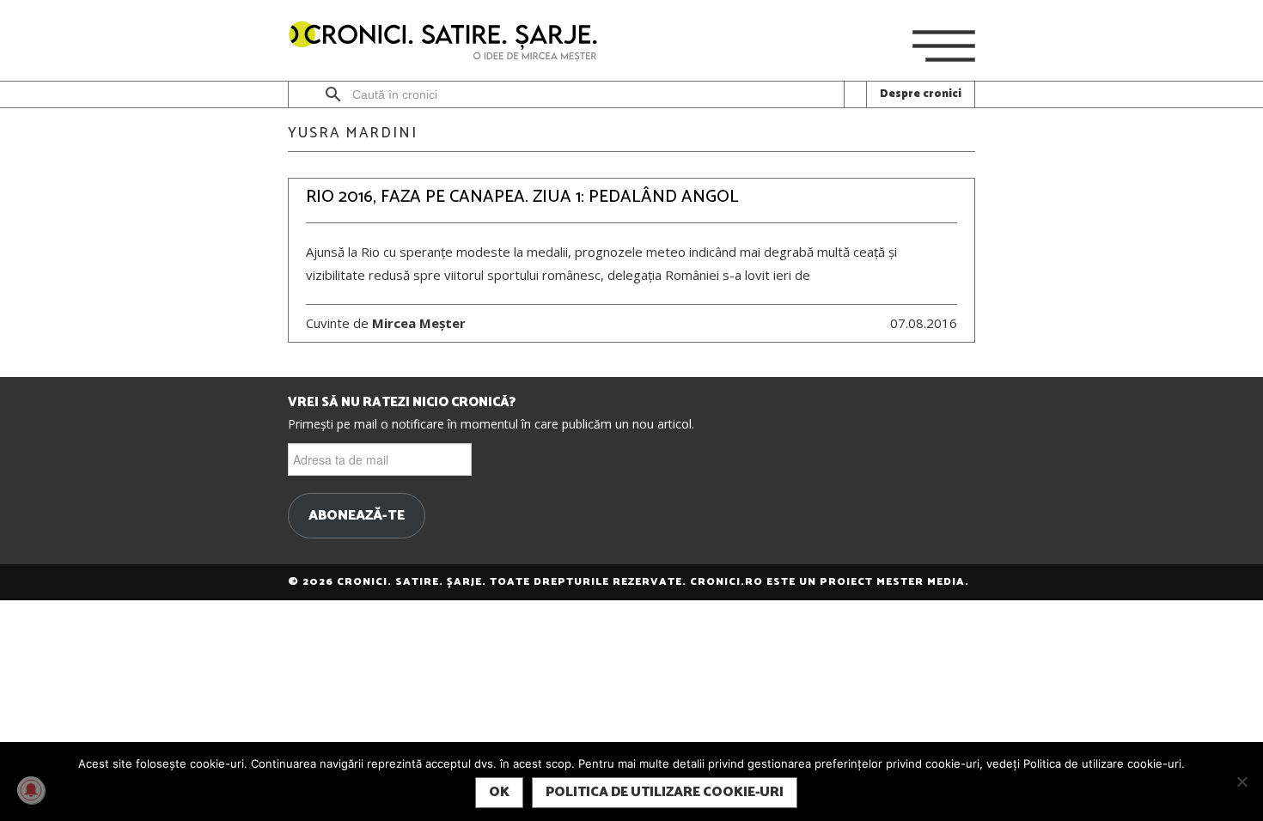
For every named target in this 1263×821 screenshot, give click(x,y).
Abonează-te (356, 516)
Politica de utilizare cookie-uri (665, 792)
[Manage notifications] (31, 790)
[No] (1241, 781)
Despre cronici (920, 94)
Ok (499, 792)
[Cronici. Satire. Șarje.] (450, 42)
